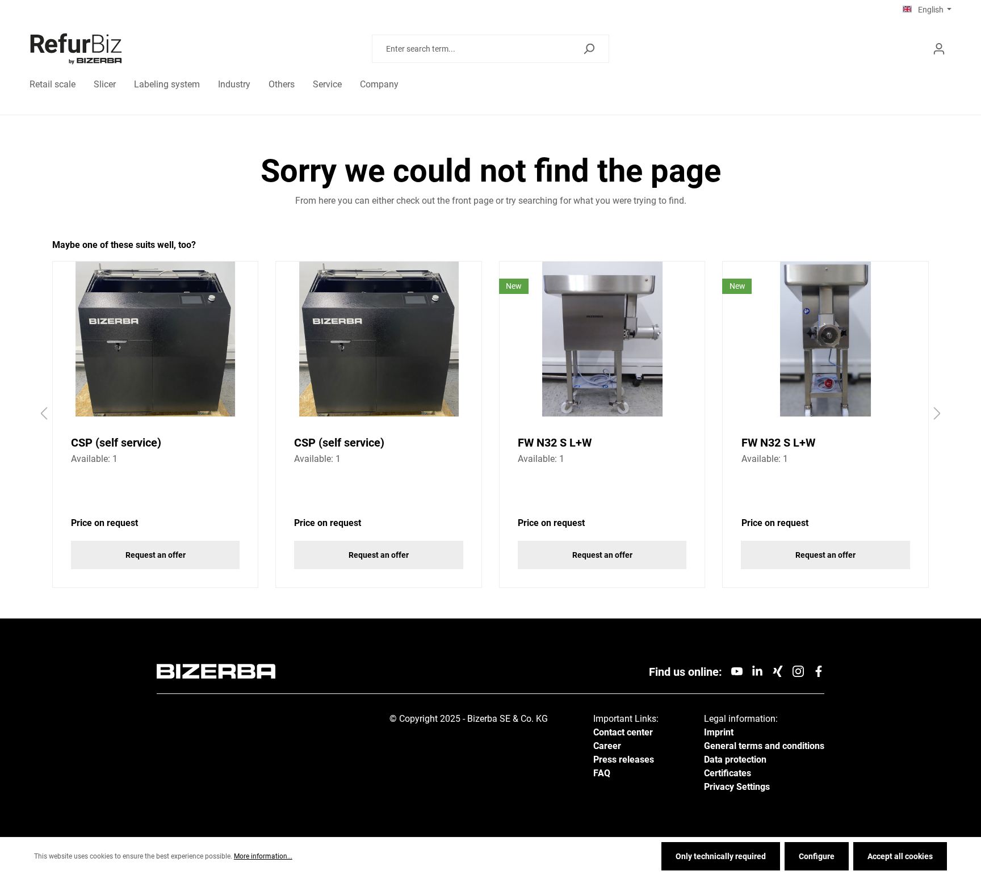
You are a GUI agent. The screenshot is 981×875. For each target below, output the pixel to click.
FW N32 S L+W (555, 442)
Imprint (718, 732)
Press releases (623, 759)
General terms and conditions (764, 746)
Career (607, 746)
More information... (263, 856)
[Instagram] (798, 670)
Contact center (623, 732)
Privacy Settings (737, 786)
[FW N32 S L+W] (602, 339)
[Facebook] (818, 670)
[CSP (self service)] (155, 339)
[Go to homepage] (141, 49)
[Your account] (939, 49)
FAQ (601, 773)
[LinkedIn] (757, 670)
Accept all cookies (900, 856)
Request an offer (155, 555)
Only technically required (721, 856)
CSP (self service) (116, 442)
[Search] (589, 49)
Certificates (727, 773)
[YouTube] (737, 670)
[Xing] (777, 670)
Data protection (735, 759)
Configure (817, 856)
